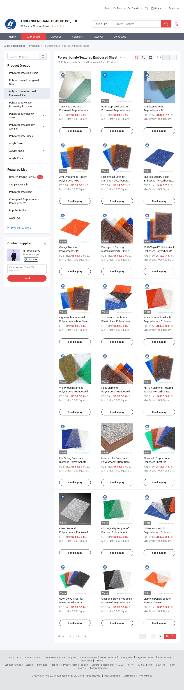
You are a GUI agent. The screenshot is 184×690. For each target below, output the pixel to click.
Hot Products (14, 657)
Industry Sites (126, 657)
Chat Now (32, 259)
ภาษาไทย (160, 664)
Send (27, 278)
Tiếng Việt (81, 667)
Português (42, 664)
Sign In (108, 8)
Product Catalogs (21, 228)
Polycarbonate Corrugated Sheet (24, 82)
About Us (56, 36)
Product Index (165, 657)
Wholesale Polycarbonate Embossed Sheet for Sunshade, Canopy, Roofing (159, 461)
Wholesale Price (108, 657)
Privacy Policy (145, 675)
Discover (98, 36)
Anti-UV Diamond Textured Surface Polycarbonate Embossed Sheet (158, 391)
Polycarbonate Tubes (21, 136)
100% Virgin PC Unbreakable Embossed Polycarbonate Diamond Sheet (159, 250)
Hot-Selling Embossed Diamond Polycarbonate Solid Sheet (72, 461)
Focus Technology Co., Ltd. (68, 675)
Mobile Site (86, 660)
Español (29, 664)
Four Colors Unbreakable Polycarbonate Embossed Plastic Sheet (158, 321)
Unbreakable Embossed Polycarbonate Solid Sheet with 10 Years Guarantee (115, 461)
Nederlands (108, 664)
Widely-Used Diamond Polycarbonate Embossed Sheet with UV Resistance (73, 391)
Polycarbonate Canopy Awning (22, 126)
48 (85, 636)
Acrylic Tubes (16, 150)
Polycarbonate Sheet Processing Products (20, 104)
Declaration (129, 675)
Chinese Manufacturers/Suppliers (60, 657)
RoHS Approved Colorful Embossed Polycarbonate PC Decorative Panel (115, 110)
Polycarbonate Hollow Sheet (21, 115)
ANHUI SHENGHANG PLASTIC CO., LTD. (49, 21)
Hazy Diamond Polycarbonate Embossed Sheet (115, 391)
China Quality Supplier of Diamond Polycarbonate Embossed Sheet (115, 532)
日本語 (141, 664)
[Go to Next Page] (173, 57)
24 (69, 636)
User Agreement (112, 675)
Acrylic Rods (16, 158)
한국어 (131, 664)
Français (55, 664)
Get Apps (159, 8)
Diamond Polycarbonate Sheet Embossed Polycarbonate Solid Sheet (158, 602)
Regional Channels (145, 657)
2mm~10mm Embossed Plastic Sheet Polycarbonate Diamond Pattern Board (117, 321)
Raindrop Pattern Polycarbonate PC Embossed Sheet (154, 110)
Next (168, 636)
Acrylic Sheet (16, 143)
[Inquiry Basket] (147, 8)
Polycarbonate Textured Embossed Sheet (22, 93)
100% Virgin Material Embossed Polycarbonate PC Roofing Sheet (73, 110)
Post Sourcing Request (176, 23)
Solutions (77, 36)
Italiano (84, 664)
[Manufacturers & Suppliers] (27, 7)
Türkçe (172, 664)
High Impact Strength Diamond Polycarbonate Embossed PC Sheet (114, 180)
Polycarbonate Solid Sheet (23, 73)
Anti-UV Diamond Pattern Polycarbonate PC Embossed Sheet (73, 180)
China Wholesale (88, 657)
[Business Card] (45, 243)
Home (12, 36)
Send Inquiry (75, 130)
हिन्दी (150, 664)
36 (77, 636)
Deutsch (96, 664)
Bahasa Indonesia (99, 667)
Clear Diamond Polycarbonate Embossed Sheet (73, 532)
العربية (121, 664)
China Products (32, 657)
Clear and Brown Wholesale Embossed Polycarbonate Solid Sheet (116, 602)
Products (35, 36)
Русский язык (70, 664)
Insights (99, 660)
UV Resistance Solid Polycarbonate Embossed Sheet (158, 532)
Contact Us (120, 36)
